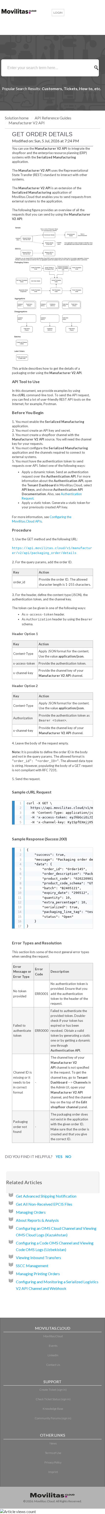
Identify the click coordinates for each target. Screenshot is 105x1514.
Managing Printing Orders (38, 1273)
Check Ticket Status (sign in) (53, 1399)
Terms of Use (53, 1453)
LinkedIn (53, 1355)
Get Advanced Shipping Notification (46, 1196)
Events (53, 1345)
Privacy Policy (53, 1462)
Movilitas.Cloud (53, 1336)
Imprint (53, 1472)
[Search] (97, 67)
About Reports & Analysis (37, 1220)
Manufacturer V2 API (27, 122)
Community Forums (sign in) (53, 1418)
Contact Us (53, 1365)
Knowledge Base (53, 1408)
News (53, 1443)
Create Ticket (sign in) (53, 1389)
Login (58, 12)
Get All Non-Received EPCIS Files (44, 1204)
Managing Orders (31, 1212)
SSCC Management (32, 1265)
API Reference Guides (53, 117)
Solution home (17, 117)
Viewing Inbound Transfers (38, 1257)
